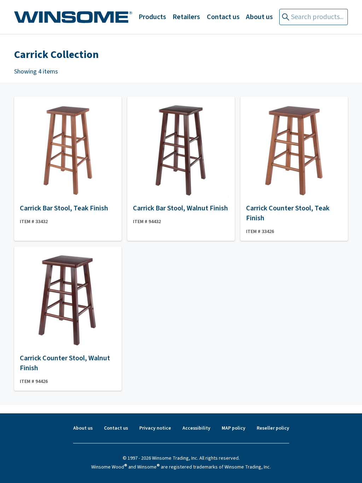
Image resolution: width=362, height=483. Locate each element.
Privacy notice (155, 428)
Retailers (186, 17)
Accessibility (196, 428)
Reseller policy (273, 428)
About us (259, 17)
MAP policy (233, 428)
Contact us (223, 17)
